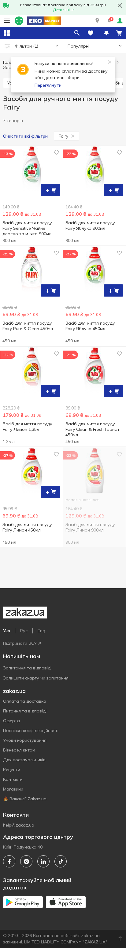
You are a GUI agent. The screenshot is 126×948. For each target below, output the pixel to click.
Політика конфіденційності (30, 730)
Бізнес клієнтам (19, 750)
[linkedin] (43, 861)
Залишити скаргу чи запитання (36, 678)
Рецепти (11, 769)
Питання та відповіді (24, 711)
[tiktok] (60, 861)
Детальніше (64, 9)
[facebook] (9, 861)
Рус (24, 630)
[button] (97, 20)
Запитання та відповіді (27, 668)
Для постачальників (24, 759)
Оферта (11, 720)
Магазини (13, 789)
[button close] (120, 5)
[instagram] (26, 861)
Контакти (13, 779)
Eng (41, 630)
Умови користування (24, 740)
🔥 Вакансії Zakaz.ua (24, 799)
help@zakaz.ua (18, 825)
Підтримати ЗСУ (20, 643)
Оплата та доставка (24, 701)
